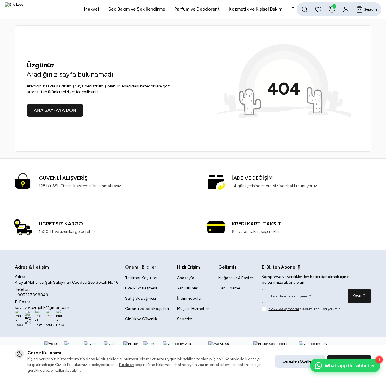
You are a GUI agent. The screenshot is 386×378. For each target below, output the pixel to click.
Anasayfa (185, 277)
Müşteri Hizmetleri (193, 308)
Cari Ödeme (229, 288)
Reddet (126, 364)
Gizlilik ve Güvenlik (141, 319)
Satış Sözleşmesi (140, 298)
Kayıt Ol (360, 295)
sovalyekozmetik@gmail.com (42, 307)
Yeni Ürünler (187, 288)
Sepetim (185, 319)
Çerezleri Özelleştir (300, 361)
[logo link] (39, 9)
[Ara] (304, 9)
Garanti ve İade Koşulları (147, 308)
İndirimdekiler (189, 298)
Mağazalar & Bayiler (235, 277)
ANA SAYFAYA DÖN (55, 110)
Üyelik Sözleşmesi (141, 288)
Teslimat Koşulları (141, 277)
